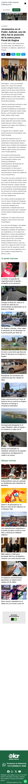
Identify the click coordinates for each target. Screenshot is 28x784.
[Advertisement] (14, 640)
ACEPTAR (16, 9)
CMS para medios (11, 782)
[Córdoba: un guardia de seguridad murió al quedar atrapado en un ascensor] (14, 269)
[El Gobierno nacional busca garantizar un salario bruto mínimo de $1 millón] (14, 568)
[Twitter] (16, 771)
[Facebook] (8, 771)
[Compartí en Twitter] (8, 54)
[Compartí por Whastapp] (18, 54)
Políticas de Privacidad (16, 778)
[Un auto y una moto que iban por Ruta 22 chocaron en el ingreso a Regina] (14, 342)
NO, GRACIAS (6, 9)
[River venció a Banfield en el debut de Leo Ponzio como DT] (14, 592)
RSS (2, 778)
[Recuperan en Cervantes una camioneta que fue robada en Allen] (14, 366)
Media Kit (6, 778)
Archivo (3, 780)
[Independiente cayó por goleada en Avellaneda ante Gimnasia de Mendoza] (14, 471)
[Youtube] (19, 771)
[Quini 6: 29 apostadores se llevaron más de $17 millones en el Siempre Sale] (14, 495)
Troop (20, 782)
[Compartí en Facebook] (3, 54)
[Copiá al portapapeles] (23, 54)
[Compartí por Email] (13, 54)
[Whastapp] (4, 765)
